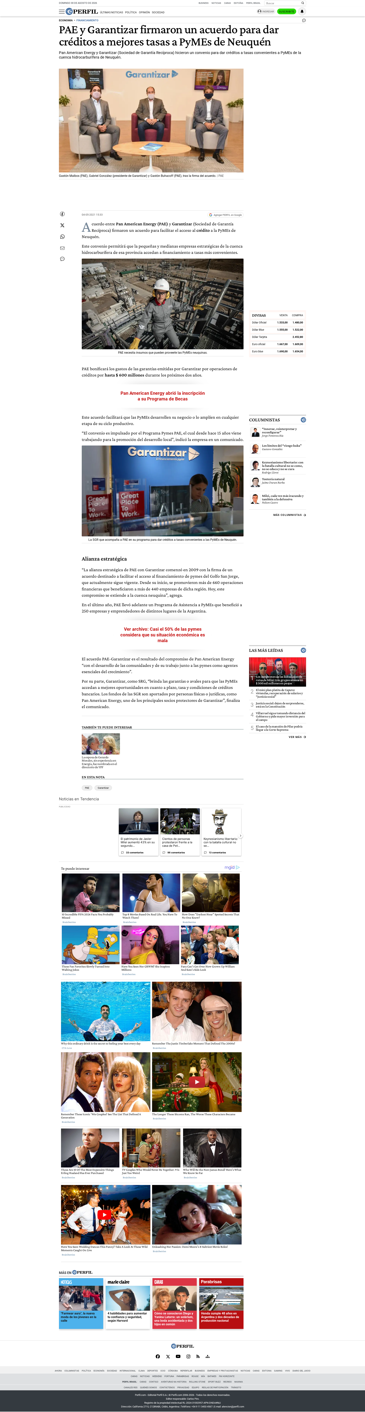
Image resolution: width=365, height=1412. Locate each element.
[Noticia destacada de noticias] (81, 1283)
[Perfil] (82, 1272)
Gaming (278, 1371)
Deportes (152, 1371)
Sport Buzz (214, 1382)
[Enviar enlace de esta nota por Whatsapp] (62, 236)
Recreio (227, 1382)
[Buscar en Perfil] (303, 3)
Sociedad (158, 12)
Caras (227, 3)
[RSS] (198, 1357)
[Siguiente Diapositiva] (240, 835)
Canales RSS (130, 1387)
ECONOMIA (66, 20)
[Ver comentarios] (303, 21)
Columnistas (264, 419)
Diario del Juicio (301, 1371)
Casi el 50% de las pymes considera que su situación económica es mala (162, 635)
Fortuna (169, 1376)
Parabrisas (183, 1376)
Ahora (58, 1371)
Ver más (295, 737)
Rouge (195, 1376)
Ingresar (268, 11)
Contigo (153, 1382)
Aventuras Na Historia (173, 1382)
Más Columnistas (287, 514)
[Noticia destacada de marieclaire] (128, 1283)
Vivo (287, 1371)
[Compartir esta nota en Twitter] (62, 225)
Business (204, 3)
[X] (168, 1357)
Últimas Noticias (111, 12)
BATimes (212, 1376)
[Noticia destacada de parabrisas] (221, 1283)
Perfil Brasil (253, 3)
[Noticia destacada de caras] (174, 1283)
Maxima (238, 1382)
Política (131, 12)
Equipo (195, 1387)
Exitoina (266, 1371)
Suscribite (286, 11)
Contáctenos (167, 1387)
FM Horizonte (226, 1376)
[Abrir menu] (62, 11)
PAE (87, 787)
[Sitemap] (207, 1357)
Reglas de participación (215, 1387)
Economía (99, 1371)
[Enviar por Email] (62, 248)
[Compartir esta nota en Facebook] (62, 213)
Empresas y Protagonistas (222, 1371)
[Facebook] (158, 1356)
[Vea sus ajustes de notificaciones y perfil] (302, 11)
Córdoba (173, 1371)
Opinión (144, 12)
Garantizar (103, 787)
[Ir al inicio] (82, 11)
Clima (141, 1371)
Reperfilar (186, 1371)
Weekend (157, 1376)
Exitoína (238, 3)
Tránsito (236, 1387)
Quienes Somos (148, 1387)
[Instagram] (188, 1357)
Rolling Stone (197, 1382)
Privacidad (183, 1387)
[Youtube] (178, 1357)
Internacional (128, 1371)
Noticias (216, 3)
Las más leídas (266, 650)
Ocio (162, 1371)
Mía (203, 1376)
